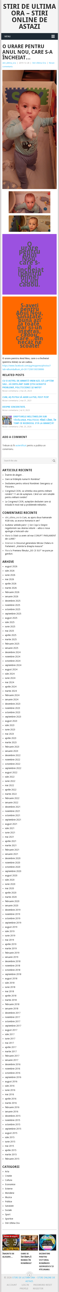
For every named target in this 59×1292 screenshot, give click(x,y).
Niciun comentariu (10, 391)
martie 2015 (11, 1154)
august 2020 (11, 875)
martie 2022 (11, 794)
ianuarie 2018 (11, 1008)
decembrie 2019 (12, 910)
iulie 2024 (9, 673)
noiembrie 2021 (12, 811)
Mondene (9, 1193)
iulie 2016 (9, 1086)
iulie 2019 (9, 931)
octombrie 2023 (12, 712)
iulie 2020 (9, 880)
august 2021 (11, 824)
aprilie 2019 (10, 944)
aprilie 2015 (10, 1150)
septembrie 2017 (13, 1025)
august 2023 (11, 721)
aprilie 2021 (10, 841)
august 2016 (11, 1081)
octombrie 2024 (12, 661)
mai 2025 (9, 631)
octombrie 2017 (12, 1021)
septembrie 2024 (13, 665)
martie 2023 (11, 742)
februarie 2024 (12, 695)
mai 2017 (9, 1043)
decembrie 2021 (12, 807)
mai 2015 (9, 1146)
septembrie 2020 (13, 871)
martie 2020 (11, 897)
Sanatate (9, 1206)
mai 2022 (9, 785)
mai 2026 (9, 579)
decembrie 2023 (12, 704)
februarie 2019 (12, 952)
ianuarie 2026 (11, 596)
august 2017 (11, 1030)
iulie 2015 (9, 1137)
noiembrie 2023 (12, 708)
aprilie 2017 (10, 1047)
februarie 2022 (12, 798)
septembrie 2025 (13, 613)
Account (12, 1285)
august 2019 (11, 927)
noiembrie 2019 (12, 914)
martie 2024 (11, 691)
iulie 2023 (9, 725)
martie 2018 (11, 1000)
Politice (8, 1201)
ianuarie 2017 (11, 1060)
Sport (7, 1214)
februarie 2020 (12, 901)
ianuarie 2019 (11, 957)
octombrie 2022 (12, 764)
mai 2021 (9, 837)
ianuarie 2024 (11, 699)
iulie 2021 (9, 828)
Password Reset (42, 1285)
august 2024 (11, 669)
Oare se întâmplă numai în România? (22, 479)
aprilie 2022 (10, 789)
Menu (7, 36)
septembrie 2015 (13, 1128)
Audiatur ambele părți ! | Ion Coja (21, 525)
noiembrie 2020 (12, 862)
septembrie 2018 (13, 974)
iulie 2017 (9, 1034)
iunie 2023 (10, 729)
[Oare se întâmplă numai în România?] (29, 1242)
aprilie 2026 (10, 583)
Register (38, 1288)
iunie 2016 (10, 1090)
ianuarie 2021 (11, 854)
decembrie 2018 (12, 961)
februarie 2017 (12, 1055)
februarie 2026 (12, 592)
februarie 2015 (12, 1159)
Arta (7, 1171)
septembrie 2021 (13, 819)
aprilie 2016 (10, 1098)
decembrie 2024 (12, 652)
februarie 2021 (12, 849)
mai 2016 (9, 1094)
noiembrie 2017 (12, 1017)
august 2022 (11, 772)
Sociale (8, 1210)
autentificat (20, 445)
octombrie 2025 (12, 609)
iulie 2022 (9, 776)
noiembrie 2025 (12, 605)
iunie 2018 (10, 987)
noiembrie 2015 (12, 1120)
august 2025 (11, 618)
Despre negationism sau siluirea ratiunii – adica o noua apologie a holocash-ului (27, 528)
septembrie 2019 (13, 922)
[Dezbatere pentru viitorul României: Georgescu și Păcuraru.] (47, 1242)
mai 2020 (9, 888)
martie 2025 (11, 639)
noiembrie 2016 (12, 1068)
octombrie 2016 (12, 1073)
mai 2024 (9, 682)
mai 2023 (9, 734)
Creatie (8, 1176)
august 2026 (11, 566)
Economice (10, 1184)
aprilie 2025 (10, 635)
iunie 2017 (10, 1038)
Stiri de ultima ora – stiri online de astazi (29, 16)
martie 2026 (11, 588)
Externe (8, 1188)
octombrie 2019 (12, 918)
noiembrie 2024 (12, 656)
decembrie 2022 (12, 755)
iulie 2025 (9, 622)
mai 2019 (9, 940)
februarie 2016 (12, 1107)
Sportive (9, 1218)
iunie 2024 (10, 678)
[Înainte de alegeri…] (11, 1242)
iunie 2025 (10, 626)
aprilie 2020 (10, 892)
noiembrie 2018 (12, 965)
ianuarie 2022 (11, 802)
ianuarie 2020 (11, 905)
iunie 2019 (10, 935)
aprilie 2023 (10, 738)
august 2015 (11, 1133)
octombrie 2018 (12, 970)
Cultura (8, 1180)
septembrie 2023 (13, 716)
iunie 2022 (10, 781)
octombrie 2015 (12, 1124)
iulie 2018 (9, 983)
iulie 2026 (9, 570)
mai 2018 (9, 991)
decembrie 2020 (12, 858)
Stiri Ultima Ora (39, 63)
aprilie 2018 (10, 995)
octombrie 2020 (12, 867)
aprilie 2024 (10, 686)
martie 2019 (11, 948)
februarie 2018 (12, 1004)
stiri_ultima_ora (9, 63)
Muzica (8, 1197)
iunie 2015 (10, 1141)
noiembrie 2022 (12, 759)
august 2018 (11, 978)
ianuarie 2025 (11, 648)
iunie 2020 (10, 884)
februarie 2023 (12, 746)
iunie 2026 (10, 575)
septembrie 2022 (13, 768)
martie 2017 (11, 1051)
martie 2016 (11, 1103)
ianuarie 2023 (11, 751)
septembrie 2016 (13, 1077)
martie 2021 (11, 845)
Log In (25, 1285)
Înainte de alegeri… (14, 475)
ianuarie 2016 (11, 1111)
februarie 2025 (12, 643)
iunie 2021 (10, 832)
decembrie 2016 (12, 1064)
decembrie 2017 (12, 1013)
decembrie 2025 (12, 600)
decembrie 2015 (12, 1116)
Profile (24, 1288)
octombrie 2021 (12, 815)
